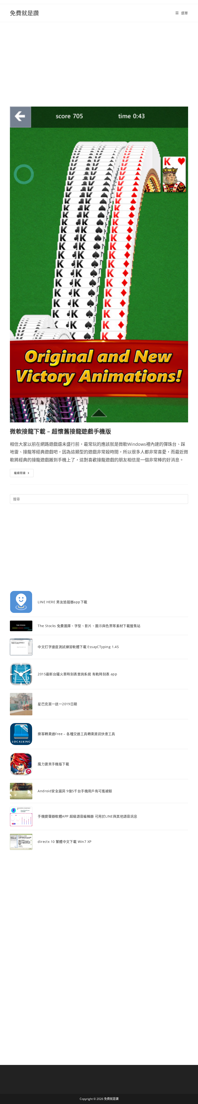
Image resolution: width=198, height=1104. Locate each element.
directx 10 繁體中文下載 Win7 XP (64, 841)
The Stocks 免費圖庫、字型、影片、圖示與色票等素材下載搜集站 (89, 625)
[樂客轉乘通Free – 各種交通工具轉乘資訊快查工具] (21, 734)
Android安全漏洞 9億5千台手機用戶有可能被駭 (75, 791)
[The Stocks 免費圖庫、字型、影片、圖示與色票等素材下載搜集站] (21, 626)
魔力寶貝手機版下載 (53, 764)
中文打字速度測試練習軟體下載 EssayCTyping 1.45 (78, 646)
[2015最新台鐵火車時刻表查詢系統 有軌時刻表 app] (21, 674)
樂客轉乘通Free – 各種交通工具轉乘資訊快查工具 (76, 733)
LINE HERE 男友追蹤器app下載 (62, 602)
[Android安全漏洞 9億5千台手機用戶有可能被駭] (21, 791)
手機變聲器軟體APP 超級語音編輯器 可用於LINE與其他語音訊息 (87, 816)
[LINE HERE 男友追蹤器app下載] (21, 602)
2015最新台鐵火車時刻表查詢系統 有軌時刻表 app (77, 674)
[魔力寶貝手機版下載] (21, 764)
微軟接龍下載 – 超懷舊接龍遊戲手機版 (60, 431)
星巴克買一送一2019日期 (57, 704)
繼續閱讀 (21, 474)
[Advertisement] (99, 58)
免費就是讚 (24, 13)
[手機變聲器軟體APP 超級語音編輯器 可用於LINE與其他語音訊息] (21, 816)
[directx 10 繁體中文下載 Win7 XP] (21, 842)
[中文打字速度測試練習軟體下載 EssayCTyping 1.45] (21, 647)
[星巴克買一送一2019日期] (21, 704)
